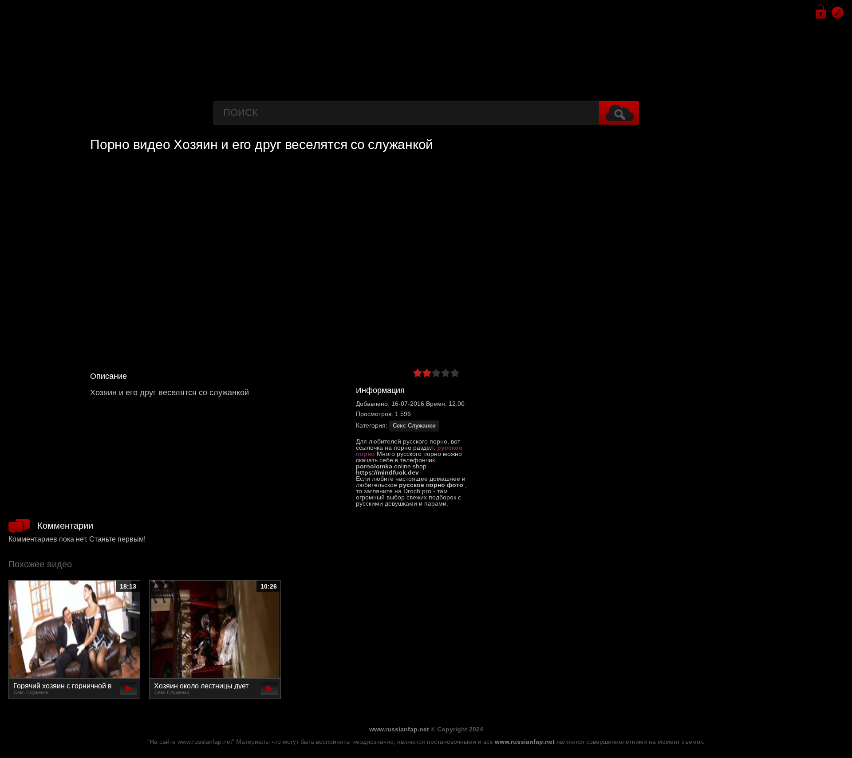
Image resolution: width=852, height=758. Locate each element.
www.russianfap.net (399, 729)
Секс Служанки (414, 426)
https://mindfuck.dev (387, 472)
